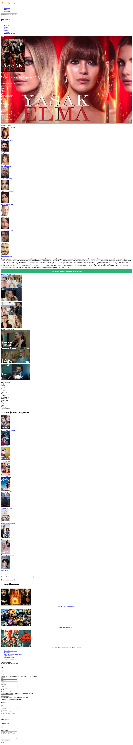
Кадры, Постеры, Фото (8, 274)
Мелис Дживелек (6, 108)
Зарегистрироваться (7, 693)
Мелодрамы (9, 95)
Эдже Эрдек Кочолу (7, 111)
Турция (3, 91)
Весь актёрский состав (8, 127)
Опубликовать (5, 719)
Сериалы (7, 9)
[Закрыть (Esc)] (1, 742)
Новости (7, 11)
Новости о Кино (9, 657)
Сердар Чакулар (5, 118)
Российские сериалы (10, 651)
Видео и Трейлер (9, 29)
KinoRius (15, 663)
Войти (3, 676)
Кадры (6, 30)
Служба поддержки (10, 659)
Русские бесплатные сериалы (13, 654)
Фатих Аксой (5, 104)
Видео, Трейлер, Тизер (8, 329)
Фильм (6, 25)
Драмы (3, 95)
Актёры (6, 27)
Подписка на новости (9, 690)
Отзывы (6, 32)
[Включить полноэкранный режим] (3, 742)
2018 (2, 88)
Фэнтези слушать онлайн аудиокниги (66, 271)
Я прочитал (10, 692)
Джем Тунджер (5, 114)
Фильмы (7, 8)
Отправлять (4, 697)
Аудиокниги (8, 655)
